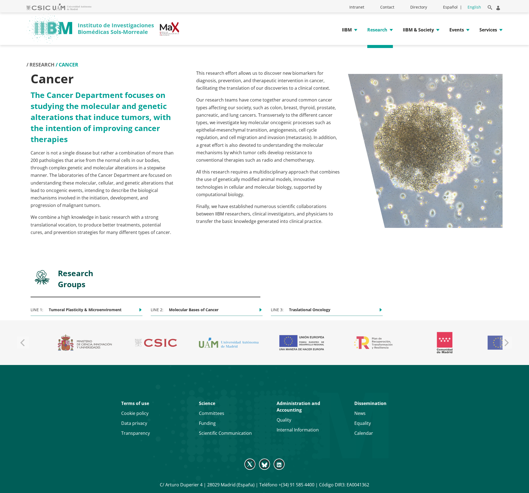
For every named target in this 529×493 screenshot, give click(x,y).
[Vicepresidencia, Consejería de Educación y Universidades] (80, 342)
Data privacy (134, 423)
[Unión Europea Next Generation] (153, 342)
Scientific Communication (225, 433)
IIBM (347, 30)
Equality (362, 423)
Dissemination (370, 403)
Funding (207, 423)
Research (377, 30)
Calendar (363, 433)
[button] (488, 6)
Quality (284, 420)
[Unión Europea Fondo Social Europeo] (368, 342)
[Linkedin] (279, 464)
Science (207, 403)
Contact (387, 7)
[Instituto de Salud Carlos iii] (440, 342)
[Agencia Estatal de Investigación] (297, 343)
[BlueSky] (264, 464)
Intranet (356, 7)
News (360, 413)
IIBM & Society (418, 30)
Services (488, 30)
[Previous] (23, 343)
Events (456, 30)
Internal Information (298, 430)
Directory (418, 7)
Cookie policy (135, 413)
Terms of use (135, 403)
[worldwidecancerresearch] (225, 343)
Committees (211, 413)
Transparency (135, 433)
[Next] (506, 343)
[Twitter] (250, 464)
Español (450, 7)
